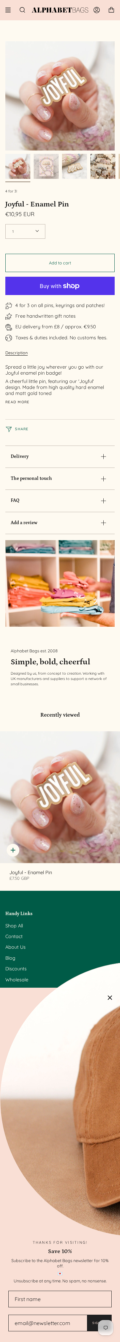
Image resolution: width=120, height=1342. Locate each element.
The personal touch (31, 478)
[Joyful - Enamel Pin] (60, 797)
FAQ (15, 500)
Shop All (14, 926)
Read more (17, 402)
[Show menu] (10, 10)
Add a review (24, 522)
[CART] (111, 10)
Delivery (20, 456)
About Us (15, 947)
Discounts (16, 969)
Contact (14, 936)
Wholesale (16, 980)
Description (16, 352)
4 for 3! (11, 191)
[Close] (110, 997)
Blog (10, 958)
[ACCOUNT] (96, 10)
